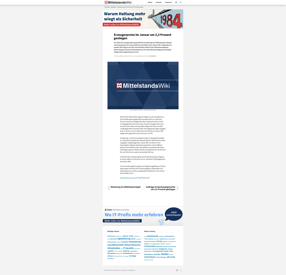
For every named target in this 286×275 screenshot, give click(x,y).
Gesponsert (168, 2)
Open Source (119, 253)
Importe (163, 244)
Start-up (116, 256)
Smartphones (148, 254)
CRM (108, 239)
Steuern (120, 256)
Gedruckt (158, 2)
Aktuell (150, 2)
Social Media (137, 253)
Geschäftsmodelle (115, 244)
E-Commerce (138, 239)
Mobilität (170, 249)
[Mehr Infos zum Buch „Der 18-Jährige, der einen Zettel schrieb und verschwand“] (143, 19)
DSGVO (133, 239)
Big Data (125, 236)
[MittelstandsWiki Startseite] (118, 2)
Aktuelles (113, 7)
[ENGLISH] (145, 178)
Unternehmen (150, 257)
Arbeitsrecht (111, 236)
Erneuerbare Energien (150, 241)
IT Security (128, 248)
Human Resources (132, 244)
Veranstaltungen (161, 257)
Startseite (107, 7)
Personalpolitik (157, 251)
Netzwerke (111, 253)
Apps (145, 236)
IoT (121, 248)
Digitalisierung (123, 238)
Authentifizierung (119, 236)
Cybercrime (113, 239)
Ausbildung (161, 236)
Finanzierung (135, 241)
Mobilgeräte (163, 249)
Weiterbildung (110, 258)
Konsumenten (137, 248)
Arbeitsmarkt (152, 236)
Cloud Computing (148, 239)
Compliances (136, 236)
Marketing (126, 251)
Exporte (165, 241)
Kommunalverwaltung (169, 246)
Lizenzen (116, 251)
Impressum (125, 270)
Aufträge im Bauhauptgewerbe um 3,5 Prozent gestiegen (160, 188)
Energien (119, 242)
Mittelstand (155, 249)
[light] (176, 2)
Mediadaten (132, 270)
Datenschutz (156, 239)
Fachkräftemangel (172, 241)
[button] (180, 2)
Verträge (132, 256)
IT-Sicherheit (149, 246)
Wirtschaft (171, 257)
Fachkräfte (124, 242)
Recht (171, 251)
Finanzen (146, 244)
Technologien (126, 256)
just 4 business (109, 270)
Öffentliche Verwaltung (148, 259)
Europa (159, 241)
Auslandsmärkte (169, 236)
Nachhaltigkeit (133, 251)
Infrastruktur (113, 248)
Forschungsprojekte (155, 244)
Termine (171, 254)
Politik (166, 251)
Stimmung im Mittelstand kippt (126, 187)
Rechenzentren (128, 253)
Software (110, 256)
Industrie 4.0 (168, 244)
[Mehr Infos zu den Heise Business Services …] (143, 216)
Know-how (159, 246)
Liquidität (110, 251)
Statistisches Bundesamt (129, 178)
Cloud (131, 236)
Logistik (120, 251)
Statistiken (157, 254)
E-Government (111, 242)
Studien (165, 254)
